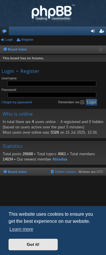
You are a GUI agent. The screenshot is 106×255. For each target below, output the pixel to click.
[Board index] (53, 13)
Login (9, 39)
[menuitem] (63, 172)
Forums (5, 32)
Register (27, 39)
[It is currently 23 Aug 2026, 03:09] (100, 49)
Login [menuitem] (94, 32)
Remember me (69, 102)
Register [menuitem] (103, 32)
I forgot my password (16, 102)
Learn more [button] (21, 229)
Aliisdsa (59, 159)
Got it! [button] (33, 244)
